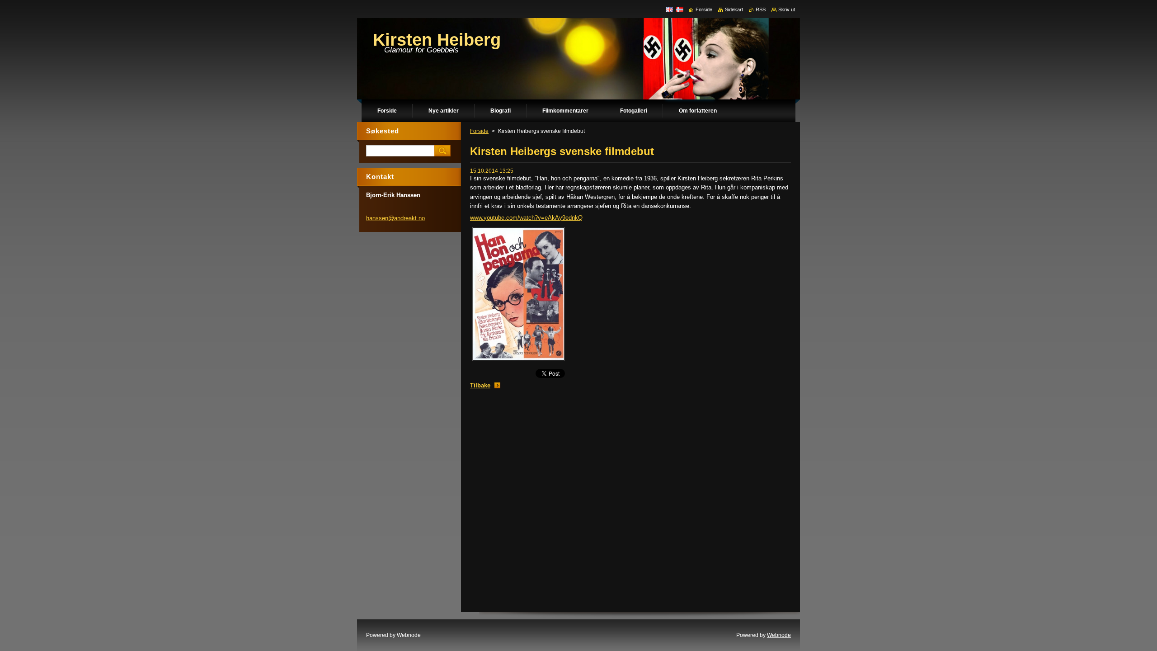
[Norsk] (679, 9)
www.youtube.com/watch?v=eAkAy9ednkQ (526, 217)
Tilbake (480, 385)
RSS (761, 9)
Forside (479, 131)
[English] (669, 9)
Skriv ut (786, 9)
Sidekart (734, 9)
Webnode (779, 635)
